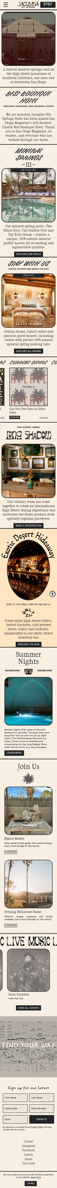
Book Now (14, 417)
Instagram (28, 1145)
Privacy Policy (37, 1127)
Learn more (44, 417)
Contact (28, 1141)
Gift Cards (28, 1163)
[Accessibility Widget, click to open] (52, 594)
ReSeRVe (48, 4)
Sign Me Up (42, 1119)
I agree (31, 1183)
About (28, 1159)
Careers (28, 1154)
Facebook (28, 1150)
